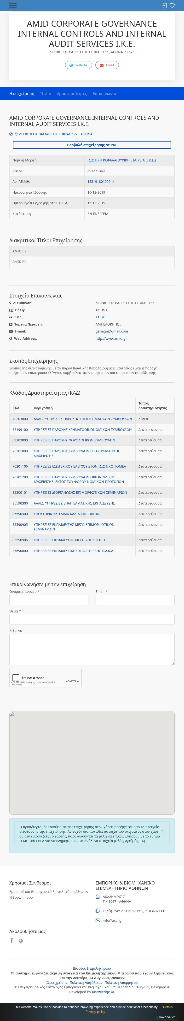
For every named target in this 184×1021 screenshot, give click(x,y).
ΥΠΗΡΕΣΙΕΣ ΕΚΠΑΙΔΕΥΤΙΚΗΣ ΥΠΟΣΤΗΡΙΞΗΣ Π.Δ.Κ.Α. (74, 550)
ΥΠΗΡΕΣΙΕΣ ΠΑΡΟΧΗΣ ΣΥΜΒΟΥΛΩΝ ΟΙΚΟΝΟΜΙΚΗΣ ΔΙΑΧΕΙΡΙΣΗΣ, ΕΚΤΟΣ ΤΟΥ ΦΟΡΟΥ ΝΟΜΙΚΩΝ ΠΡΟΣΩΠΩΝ (79, 479)
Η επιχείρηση (21, 93)
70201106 (20, 466)
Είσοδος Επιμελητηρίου (92, 968)
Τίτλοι (45, 93)
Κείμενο (15, 630)
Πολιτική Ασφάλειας (86, 982)
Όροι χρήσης (56, 982)
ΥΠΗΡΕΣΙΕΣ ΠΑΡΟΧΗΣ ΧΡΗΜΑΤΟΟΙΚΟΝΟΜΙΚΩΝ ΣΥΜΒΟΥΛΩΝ (83, 429)
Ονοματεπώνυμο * (24, 591)
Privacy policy (95, 1012)
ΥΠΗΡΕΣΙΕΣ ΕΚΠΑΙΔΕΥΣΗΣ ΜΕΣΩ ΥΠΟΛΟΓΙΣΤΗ (70, 540)
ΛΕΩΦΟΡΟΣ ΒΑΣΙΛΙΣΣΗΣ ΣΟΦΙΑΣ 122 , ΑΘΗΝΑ (55, 134)
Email (110, 65)
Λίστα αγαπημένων (172, 6)
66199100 (20, 429)
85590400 (20, 513)
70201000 (20, 451)
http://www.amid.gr (111, 338)
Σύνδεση (164, 6)
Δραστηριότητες (72, 93)
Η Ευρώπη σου (21, 897)
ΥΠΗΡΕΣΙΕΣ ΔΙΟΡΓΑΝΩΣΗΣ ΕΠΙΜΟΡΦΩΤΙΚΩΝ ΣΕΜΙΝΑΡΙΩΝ (80, 492)
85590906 (20, 540)
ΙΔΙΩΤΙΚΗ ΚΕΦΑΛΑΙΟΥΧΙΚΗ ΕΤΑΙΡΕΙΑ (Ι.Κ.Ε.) (121, 160)
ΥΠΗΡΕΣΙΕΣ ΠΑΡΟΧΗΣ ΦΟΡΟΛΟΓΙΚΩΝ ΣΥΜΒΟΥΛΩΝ (74, 440)
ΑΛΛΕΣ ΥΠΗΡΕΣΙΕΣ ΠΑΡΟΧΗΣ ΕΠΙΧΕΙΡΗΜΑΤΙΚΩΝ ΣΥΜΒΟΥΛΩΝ (83, 418)
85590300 (20, 503)
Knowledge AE (103, 992)
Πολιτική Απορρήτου (121, 982)
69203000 (20, 440)
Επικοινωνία (104, 93)
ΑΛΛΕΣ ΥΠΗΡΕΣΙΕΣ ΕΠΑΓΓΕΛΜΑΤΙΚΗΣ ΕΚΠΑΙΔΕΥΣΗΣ (74, 503)
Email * (101, 591)
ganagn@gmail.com (112, 331)
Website (81, 65)
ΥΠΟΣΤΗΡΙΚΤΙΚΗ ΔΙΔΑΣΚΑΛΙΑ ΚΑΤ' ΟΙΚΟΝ (67, 513)
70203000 (20, 418)
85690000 (20, 550)
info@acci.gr (113, 920)
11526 (129, 52)
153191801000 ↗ (100, 181)
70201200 (20, 477)
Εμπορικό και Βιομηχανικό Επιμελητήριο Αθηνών (48, 891)
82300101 (20, 492)
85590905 (20, 524)
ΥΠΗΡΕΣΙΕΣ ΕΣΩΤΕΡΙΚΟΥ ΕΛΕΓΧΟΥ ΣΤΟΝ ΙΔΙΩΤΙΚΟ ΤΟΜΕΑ (80, 466)
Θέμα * (15, 611)
